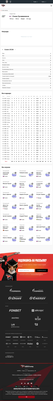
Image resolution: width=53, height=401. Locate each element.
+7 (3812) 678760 (36, 375)
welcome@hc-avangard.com (26, 379)
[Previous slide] (3, 49)
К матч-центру (5, 10)
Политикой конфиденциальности (37, 274)
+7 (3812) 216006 (27, 375)
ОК (26, 396)
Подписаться (41, 270)
